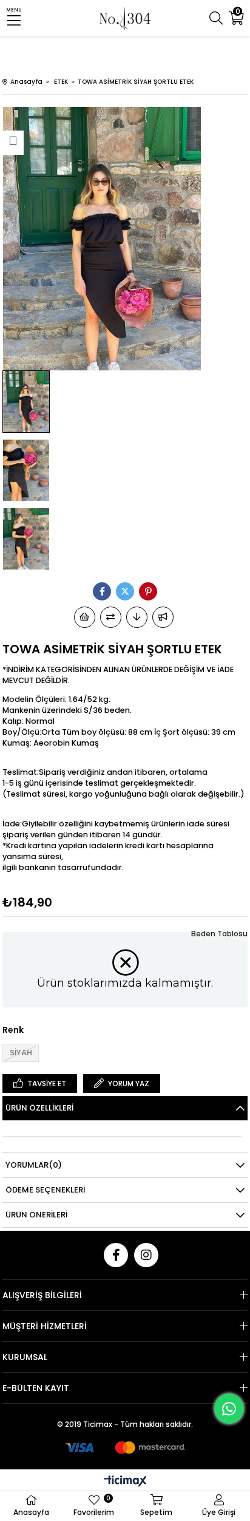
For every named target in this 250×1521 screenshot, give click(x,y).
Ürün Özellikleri (39, 1108)
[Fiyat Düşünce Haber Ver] (136, 617)
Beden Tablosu (219, 933)
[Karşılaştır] (110, 617)
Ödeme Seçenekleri (45, 1190)
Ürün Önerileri (36, 1214)
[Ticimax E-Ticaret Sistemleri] (125, 1481)
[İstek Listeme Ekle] (84, 617)
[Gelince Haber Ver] (163, 617)
